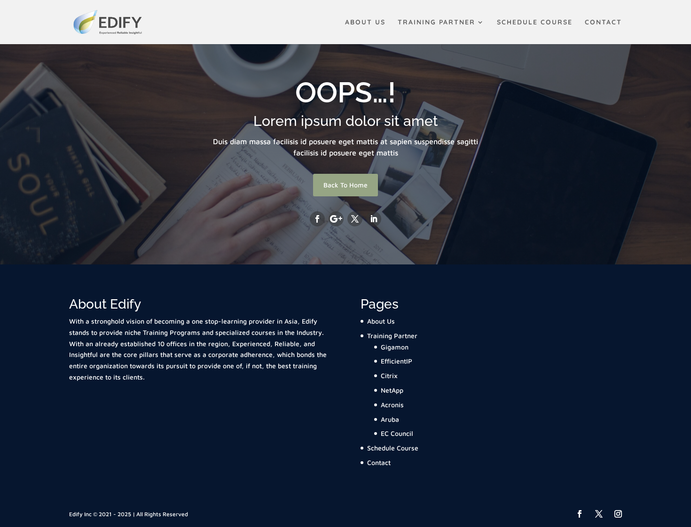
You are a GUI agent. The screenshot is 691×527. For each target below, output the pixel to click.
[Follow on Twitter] (354, 218)
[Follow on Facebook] (317, 218)
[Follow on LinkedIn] (373, 218)
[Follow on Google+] (336, 218)
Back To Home (345, 185)
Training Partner (436, 22)
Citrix (389, 376)
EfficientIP (396, 361)
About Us (365, 22)
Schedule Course (535, 22)
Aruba (390, 419)
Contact (603, 22)
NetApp (392, 390)
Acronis (392, 405)
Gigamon (394, 347)
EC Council (397, 433)
